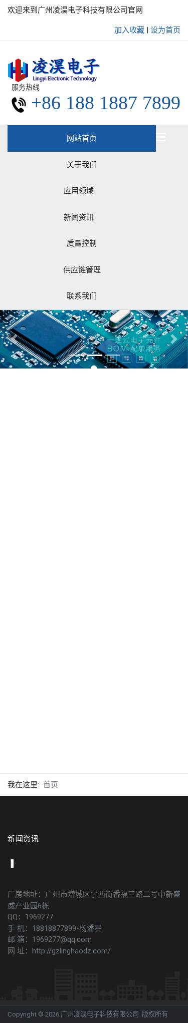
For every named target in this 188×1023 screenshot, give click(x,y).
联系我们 (82, 295)
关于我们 (82, 164)
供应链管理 (82, 269)
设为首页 (165, 30)
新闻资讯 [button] (79, 217)
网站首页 (82, 138)
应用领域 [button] (79, 190)
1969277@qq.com (62, 939)
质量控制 (82, 243)
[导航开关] (11, 865)
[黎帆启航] (54, 69)
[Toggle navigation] (160, 138)
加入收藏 (129, 30)
